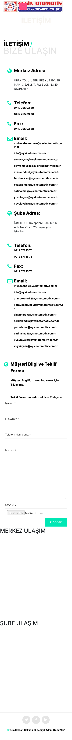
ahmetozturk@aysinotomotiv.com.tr (37, 298)
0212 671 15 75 (23, 256)
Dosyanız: (11, 504)
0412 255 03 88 (24, 128)
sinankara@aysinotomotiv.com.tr (35, 314)
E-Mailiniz (12, 419)
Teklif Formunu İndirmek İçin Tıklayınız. (36, 397)
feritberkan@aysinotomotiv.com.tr (36, 178)
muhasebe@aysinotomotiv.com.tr (35, 286)
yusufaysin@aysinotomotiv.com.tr (36, 197)
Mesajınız (10, 450)
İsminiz (10, 403)
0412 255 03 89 (24, 107)
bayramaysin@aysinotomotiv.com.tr (37, 165)
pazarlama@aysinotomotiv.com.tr (35, 184)
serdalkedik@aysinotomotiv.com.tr (36, 321)
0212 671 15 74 (23, 250)
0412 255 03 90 (24, 114)
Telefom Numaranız (18, 434)
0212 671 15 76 (23, 271)
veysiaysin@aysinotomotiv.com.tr (35, 203)
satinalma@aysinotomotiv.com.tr (35, 191)
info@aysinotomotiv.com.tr (31, 153)
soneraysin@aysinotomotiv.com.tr (36, 159)
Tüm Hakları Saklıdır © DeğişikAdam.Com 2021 (37, 729)
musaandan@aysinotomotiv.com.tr (36, 172)
